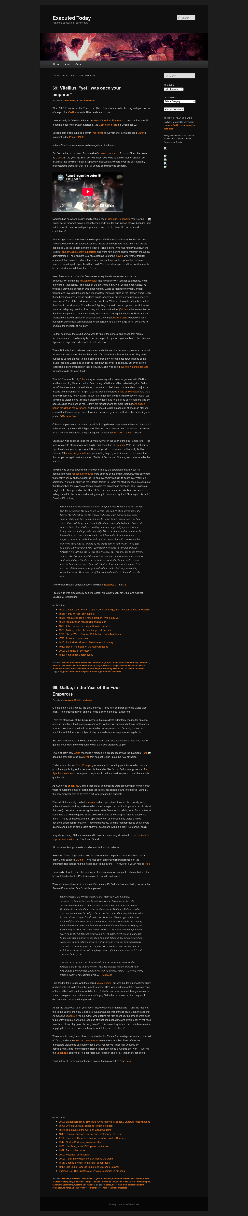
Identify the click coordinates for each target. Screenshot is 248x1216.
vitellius (95, 671)
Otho (82, 379)
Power (142, 665)
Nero (144, 752)
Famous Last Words (62, 665)
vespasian (86, 671)
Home (56, 64)
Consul (60, 157)
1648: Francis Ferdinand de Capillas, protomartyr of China (90, 1134)
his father (98, 132)
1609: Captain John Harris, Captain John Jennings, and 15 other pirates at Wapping (104, 609)
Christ (140, 132)
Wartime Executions (134, 668)
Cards (78, 64)
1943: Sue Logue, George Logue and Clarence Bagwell (89, 1166)
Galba (77, 752)
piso (125, 1184)
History (91, 665)
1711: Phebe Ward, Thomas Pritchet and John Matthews (90, 634)
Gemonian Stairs (108, 124)
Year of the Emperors (108, 120)
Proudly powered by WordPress (124, 1204)
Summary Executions (113, 668)
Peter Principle (83, 765)
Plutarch (106, 974)
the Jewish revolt (121, 432)
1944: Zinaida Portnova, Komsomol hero (81, 1142)
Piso (147, 863)
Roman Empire (94, 668)
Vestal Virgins (104, 983)
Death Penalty (132, 662)
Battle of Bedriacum (129, 391)
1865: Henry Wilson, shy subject (76, 613)
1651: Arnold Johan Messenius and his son (82, 621)
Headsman (89, 100)
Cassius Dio (69, 416)
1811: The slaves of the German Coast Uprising (85, 1129)
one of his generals (75, 453)
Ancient (65, 662)
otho (72, 671)
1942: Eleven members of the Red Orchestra (83, 646)
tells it (73, 1015)
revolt (86, 756)
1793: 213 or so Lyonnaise (73, 638)
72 (124, 584)
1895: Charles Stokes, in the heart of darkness (84, 1162)
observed (73, 785)
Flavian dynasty (88, 280)
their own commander (86, 1040)
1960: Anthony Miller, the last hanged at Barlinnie (85, 630)
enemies (90, 802)
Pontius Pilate (76, 137)
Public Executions (61, 668)
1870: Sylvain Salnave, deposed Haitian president (86, 1125)
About (67, 64)
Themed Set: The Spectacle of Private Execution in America (92, 1171)
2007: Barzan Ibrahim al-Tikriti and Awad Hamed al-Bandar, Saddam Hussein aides (104, 1121)
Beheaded (75, 662)
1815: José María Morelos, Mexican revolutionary (86, 642)
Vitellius (72, 112)
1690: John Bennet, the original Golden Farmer (84, 626)
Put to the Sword (78, 668)
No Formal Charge (110, 665)
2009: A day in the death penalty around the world (86, 1158)
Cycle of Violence (102, 1178)
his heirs (120, 445)
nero (114, 1184)
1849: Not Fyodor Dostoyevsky (76, 654)
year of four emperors (110, 671)
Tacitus (124, 309)
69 (61, 671)
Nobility (123, 665)
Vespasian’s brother (82, 473)
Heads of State (80, 665)
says (118, 255)
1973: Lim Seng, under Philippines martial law (84, 1146)
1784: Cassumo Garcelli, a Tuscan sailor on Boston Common (92, 1138)
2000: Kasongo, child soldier (74, 1154)
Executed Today (71, 17)
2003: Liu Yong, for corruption (75, 650)
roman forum (58, 1187)
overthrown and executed (134, 366)
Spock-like (62, 1052)
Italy (98, 665)
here (128, 1061)
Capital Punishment (114, 662)
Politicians (133, 665)
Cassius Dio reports (119, 219)
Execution (144, 662)
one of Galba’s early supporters (79, 251)
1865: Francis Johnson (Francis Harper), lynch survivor (89, 617)
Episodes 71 (111, 584)
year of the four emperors (115, 1187)
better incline (120, 317)
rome (77, 671)
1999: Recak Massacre (72, 1150)
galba (65, 671)
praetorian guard (136, 1184)
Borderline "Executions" (92, 662)
